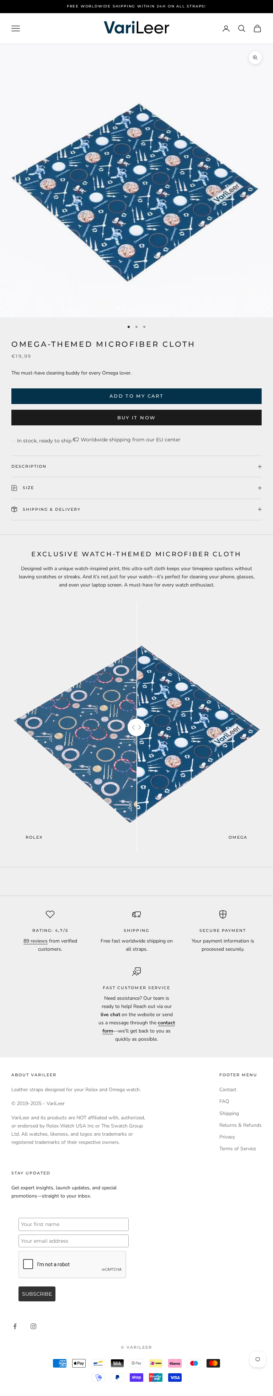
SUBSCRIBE (37, 1294)
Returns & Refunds (240, 1125)
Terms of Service (237, 1148)
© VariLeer (136, 1347)
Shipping (229, 1113)
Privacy (227, 1137)
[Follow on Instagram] (33, 1326)
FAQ (224, 1101)
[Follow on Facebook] (14, 1326)
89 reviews (35, 941)
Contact (227, 1089)
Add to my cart (136, 396)
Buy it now (136, 417)
